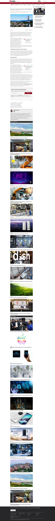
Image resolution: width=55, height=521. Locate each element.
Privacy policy (29, 513)
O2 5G (25, 4)
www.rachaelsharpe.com (14, 119)
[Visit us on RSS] (39, 1)
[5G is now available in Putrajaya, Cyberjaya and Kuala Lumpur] (39, 11)
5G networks (26, 85)
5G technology (18, 55)
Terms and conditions (13, 513)
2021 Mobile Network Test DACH (28, 84)
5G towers (12, 107)
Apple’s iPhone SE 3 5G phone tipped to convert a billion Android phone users (39, 16)
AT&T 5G (33, 4)
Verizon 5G (43, 4)
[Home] (10, 3)
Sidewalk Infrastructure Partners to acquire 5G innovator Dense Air (38, 20)
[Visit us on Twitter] (38, 1)
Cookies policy (38, 513)
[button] (44, 1)
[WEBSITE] (14, 111)
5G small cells (14, 102)
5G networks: (16, 4)
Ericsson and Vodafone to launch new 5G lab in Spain (39, 27)
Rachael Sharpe (13, 10)
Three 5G (29, 4)
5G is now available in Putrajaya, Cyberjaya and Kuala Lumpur (39, 13)
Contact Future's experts (22, 513)
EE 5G (21, 4)
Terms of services (20, 95)
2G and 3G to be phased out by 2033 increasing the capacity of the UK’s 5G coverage (39, 24)
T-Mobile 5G (38, 4)
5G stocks (20, 103)
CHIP (20, 82)
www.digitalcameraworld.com (22, 114)
